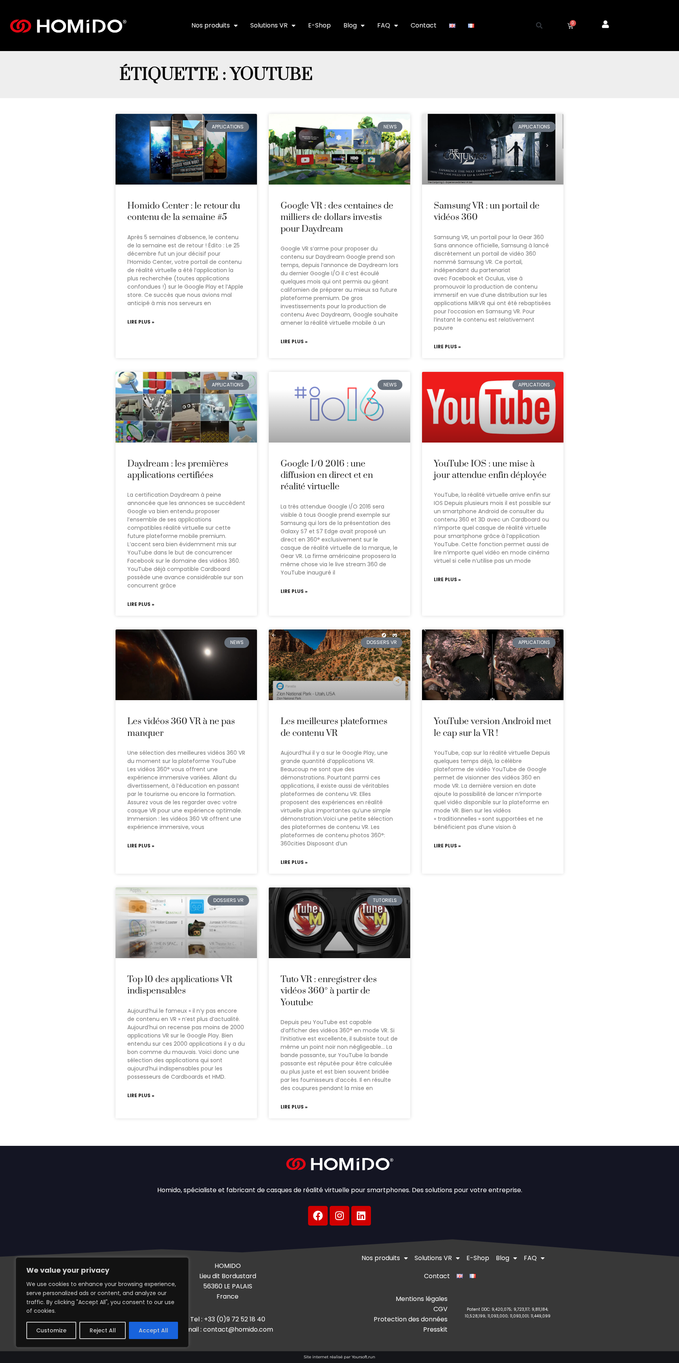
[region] (102, 1302)
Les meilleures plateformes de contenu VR (334, 727)
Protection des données (411, 1319)
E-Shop (319, 25)
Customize (51, 1330)
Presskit (435, 1329)
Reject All (103, 1330)
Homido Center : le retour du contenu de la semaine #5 (183, 211)
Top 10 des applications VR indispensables (179, 985)
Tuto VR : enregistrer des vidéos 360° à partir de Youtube (329, 991)
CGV (440, 1309)
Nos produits (210, 25)
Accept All (153, 1330)
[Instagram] (339, 1216)
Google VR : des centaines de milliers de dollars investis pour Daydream (337, 217)
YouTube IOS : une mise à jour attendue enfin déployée (490, 469)
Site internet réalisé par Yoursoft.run (339, 1356)
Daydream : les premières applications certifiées (177, 469)
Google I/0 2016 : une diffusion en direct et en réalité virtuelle (327, 475)
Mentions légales (422, 1298)
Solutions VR (269, 25)
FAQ (383, 25)
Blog (350, 25)
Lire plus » (140, 322)
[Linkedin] (361, 1216)
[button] (539, 25)
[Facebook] (318, 1216)
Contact (424, 25)
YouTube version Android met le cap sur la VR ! (492, 727)
